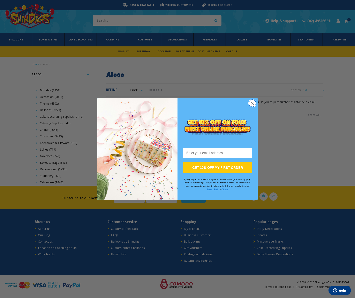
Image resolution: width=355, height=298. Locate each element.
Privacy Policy (213, 189)
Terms (225, 189)
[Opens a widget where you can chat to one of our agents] (339, 291)
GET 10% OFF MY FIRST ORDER (217, 167)
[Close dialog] (252, 103)
